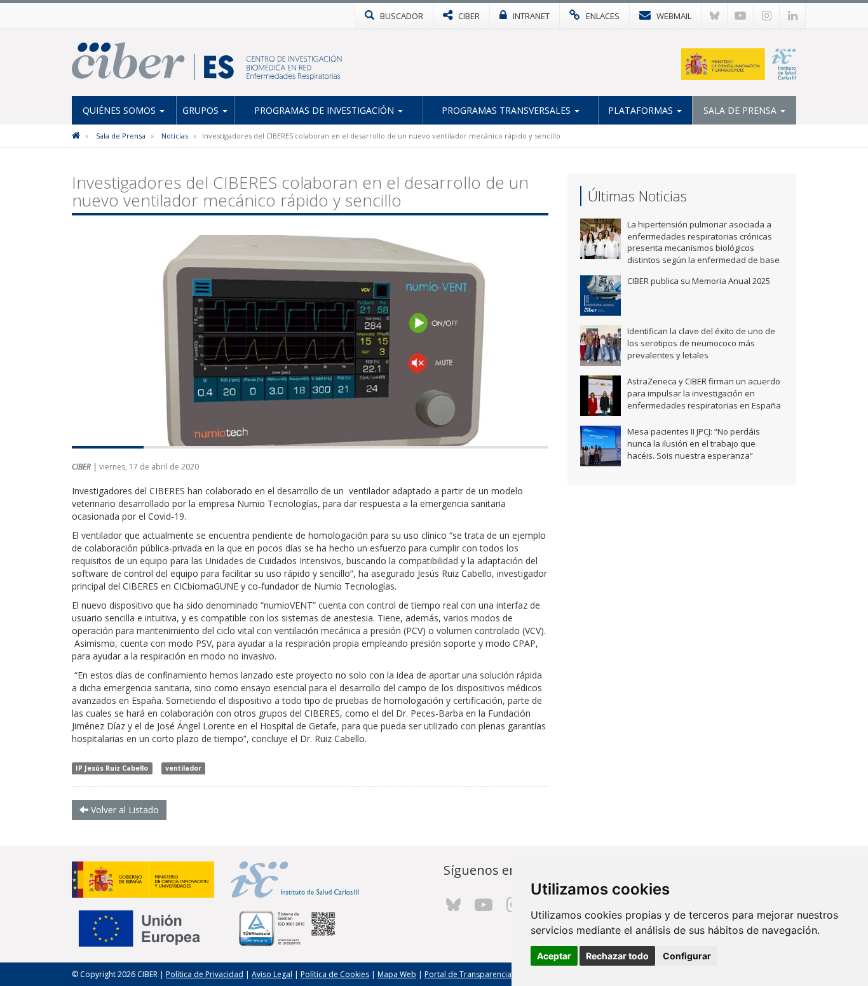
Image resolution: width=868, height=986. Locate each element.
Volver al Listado (123, 810)
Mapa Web (396, 974)
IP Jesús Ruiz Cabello (112, 768)
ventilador (183, 768)
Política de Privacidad (204, 974)
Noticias (174, 135)
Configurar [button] (687, 955)
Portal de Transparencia (468, 974)
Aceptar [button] (554, 955)
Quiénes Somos (120, 110)
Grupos (201, 110)
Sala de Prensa (741, 110)
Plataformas (641, 110)
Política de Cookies (335, 974)
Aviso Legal (272, 974)
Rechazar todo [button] (617, 955)
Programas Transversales (507, 110)
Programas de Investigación (325, 110)
